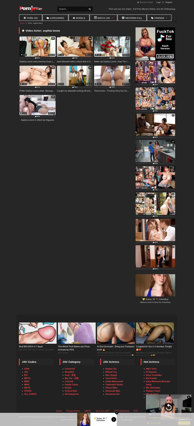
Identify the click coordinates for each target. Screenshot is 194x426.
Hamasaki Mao (112, 391)
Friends (159, 18)
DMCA (88, 411)
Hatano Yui (110, 369)
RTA (136, 411)
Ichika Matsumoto (114, 381)
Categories (57, 18)
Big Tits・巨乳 (72, 378)
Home (22, 23)
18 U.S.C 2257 (103, 411)
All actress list (112, 394)
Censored (70, 369)
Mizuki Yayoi (152, 394)
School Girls (71, 391)
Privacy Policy (73, 411)
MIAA (27, 384)
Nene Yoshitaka (154, 375)
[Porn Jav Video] (31, 9)
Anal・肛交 (70, 375)
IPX (26, 375)
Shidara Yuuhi (153, 391)
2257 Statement (121, 411)
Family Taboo (71, 384)
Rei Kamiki (151, 378)
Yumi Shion (111, 378)
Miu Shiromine (153, 388)
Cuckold (69, 381)
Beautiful (69, 372)
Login (158, 2)
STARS (27, 391)
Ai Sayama (151, 372)
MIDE (26, 381)
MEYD (27, 378)
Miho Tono (151, 369)
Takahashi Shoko (114, 384)
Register (168, 2)
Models (80, 18)
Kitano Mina (111, 388)
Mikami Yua (111, 372)
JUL (26, 372)
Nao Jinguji (111, 375)
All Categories (72, 394)
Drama (68, 388)
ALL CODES (30, 394)
